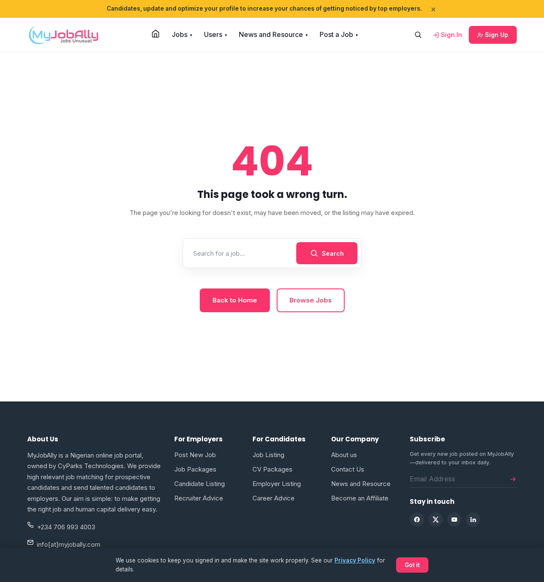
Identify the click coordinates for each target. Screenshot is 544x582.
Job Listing (268, 455)
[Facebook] (417, 519)
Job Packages (195, 469)
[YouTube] (454, 519)
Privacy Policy (354, 560)
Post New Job (195, 455)
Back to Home (234, 300)
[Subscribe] (513, 478)
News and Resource (273, 34)
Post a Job (339, 34)
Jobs (182, 34)
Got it (412, 565)
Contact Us (347, 469)
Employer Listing (276, 484)
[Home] (155, 33)
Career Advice (273, 498)
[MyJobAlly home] (63, 35)
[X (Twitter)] (435, 519)
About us (344, 455)
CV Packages (272, 469)
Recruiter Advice (198, 498)
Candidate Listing (199, 484)
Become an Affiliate (359, 498)
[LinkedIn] (473, 519)
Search (333, 253)
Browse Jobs (310, 300)
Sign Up (495, 34)
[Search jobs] (418, 35)
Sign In (450, 35)
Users (215, 34)
